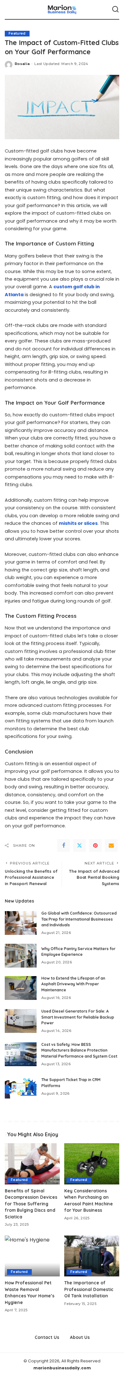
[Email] (111, 845)
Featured (17, 33)
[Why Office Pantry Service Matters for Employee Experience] (21, 956)
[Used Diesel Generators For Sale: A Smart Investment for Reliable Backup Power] (21, 1021)
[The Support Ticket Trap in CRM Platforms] (21, 1087)
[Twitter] (79, 845)
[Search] (115, 9)
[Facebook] (63, 845)
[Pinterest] (95, 845)
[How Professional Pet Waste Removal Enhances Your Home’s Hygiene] (32, 1256)
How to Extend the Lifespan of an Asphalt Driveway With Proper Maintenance (73, 984)
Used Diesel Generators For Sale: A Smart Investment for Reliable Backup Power (77, 1017)
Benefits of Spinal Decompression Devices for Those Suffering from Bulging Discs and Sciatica (31, 1203)
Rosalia (22, 64)
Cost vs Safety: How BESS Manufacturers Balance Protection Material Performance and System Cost (79, 1050)
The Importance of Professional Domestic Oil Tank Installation (89, 1289)
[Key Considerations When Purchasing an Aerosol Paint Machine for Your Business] (91, 1163)
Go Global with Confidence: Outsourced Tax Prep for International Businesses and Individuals (79, 919)
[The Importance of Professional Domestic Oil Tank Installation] (91, 1256)
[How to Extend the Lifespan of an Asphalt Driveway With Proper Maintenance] (21, 988)
